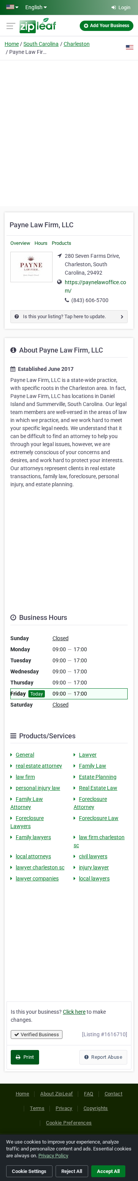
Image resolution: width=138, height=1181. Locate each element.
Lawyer (88, 755)
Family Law (92, 766)
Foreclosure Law (98, 818)
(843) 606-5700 (89, 300)
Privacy (64, 1108)
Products (61, 243)
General (25, 755)
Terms (37, 1108)
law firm (25, 777)
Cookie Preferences (69, 1123)
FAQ (88, 1094)
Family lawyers (33, 837)
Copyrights (96, 1108)
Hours (41, 243)
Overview (20, 243)
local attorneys (33, 856)
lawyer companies (37, 878)
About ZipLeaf (56, 1094)
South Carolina (41, 44)
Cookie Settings (29, 1171)
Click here (74, 1012)
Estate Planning (98, 777)
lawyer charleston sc (40, 867)
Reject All (71, 1171)
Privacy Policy (53, 1155)
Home (12, 44)
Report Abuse (106, 1057)
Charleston (77, 44)
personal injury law (38, 788)
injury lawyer (94, 867)
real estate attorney (39, 766)
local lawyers (94, 878)
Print (28, 1057)
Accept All (108, 1171)
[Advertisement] (69, 132)
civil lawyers (93, 856)
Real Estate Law (98, 788)
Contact (114, 1094)
